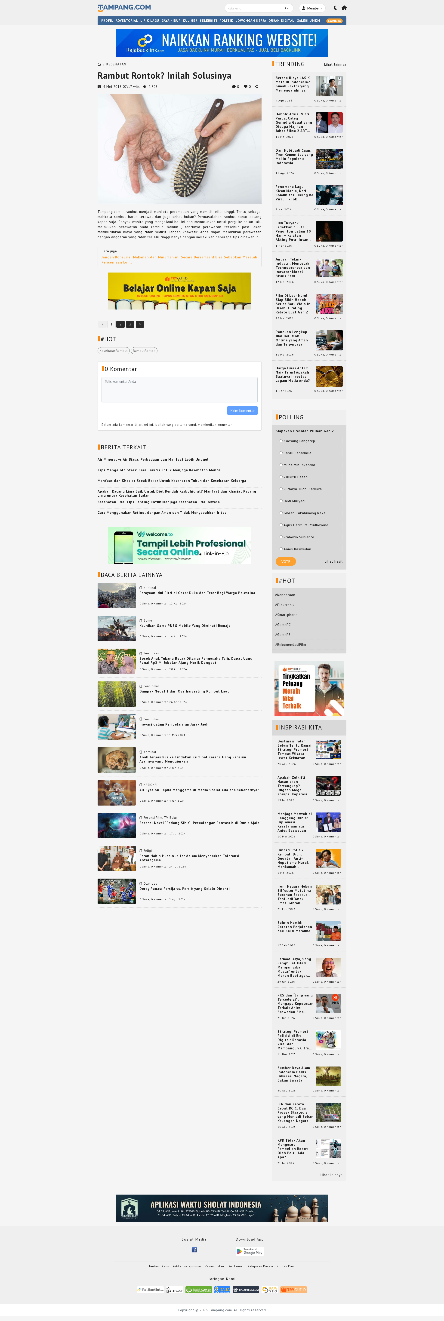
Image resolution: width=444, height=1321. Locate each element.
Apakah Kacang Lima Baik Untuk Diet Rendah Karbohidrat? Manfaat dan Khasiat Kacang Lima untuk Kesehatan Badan (177, 493)
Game (148, 620)
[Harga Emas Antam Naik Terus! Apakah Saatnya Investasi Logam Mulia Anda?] (329, 376)
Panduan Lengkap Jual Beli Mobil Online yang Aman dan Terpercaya (292, 338)
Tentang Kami (158, 1266)
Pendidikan (152, 686)
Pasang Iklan (214, 1266)
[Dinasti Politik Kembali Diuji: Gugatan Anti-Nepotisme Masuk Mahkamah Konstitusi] (328, 858)
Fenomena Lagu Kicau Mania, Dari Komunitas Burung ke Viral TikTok (294, 193)
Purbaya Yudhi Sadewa (303, 489)
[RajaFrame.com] (174, 1289)
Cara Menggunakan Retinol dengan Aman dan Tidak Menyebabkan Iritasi (163, 512)
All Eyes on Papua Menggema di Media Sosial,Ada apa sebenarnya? (199, 790)
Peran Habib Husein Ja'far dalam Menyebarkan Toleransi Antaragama (189, 858)
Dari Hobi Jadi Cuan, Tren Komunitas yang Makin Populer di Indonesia (294, 156)
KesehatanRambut (114, 351)
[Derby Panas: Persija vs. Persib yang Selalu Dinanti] (117, 891)
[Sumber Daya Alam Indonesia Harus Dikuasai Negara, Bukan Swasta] (328, 1076)
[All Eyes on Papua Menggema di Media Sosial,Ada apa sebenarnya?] (117, 792)
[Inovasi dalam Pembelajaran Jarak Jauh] (117, 726)
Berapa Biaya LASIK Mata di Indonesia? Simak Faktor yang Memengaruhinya (293, 84)
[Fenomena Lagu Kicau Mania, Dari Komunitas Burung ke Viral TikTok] (329, 195)
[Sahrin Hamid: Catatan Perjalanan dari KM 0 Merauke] (328, 931)
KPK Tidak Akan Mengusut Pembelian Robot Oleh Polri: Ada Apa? (293, 1148)
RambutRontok (144, 351)
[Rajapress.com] (246, 1289)
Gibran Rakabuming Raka (305, 513)
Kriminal (150, 588)
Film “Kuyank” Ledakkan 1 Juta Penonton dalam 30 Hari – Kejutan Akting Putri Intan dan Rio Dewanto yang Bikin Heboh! (293, 231)
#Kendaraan (285, 595)
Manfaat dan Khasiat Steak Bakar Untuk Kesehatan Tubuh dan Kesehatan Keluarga (172, 480)
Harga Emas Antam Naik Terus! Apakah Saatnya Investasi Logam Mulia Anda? (293, 374)
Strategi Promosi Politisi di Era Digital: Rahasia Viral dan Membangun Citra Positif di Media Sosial (293, 1040)
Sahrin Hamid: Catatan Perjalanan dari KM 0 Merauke (295, 927)
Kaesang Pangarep (299, 441)
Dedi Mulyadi (294, 501)
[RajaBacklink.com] (150, 1289)
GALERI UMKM (308, 20)
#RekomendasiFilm (290, 644)
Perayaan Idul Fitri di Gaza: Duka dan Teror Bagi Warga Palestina (197, 593)
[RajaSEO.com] (270, 1289)
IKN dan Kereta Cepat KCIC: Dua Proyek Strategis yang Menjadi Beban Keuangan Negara (296, 1112)
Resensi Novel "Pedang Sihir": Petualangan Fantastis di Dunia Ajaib (199, 823)
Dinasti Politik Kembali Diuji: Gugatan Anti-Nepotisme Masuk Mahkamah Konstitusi (293, 858)
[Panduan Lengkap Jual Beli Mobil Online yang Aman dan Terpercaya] (329, 340)
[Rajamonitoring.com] (222, 1289)
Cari (287, 8)
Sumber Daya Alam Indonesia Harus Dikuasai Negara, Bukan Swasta (294, 1074)
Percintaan (151, 653)
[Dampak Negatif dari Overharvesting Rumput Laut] (117, 694)
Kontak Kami (286, 1266)
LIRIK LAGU (149, 20)
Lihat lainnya (335, 64)
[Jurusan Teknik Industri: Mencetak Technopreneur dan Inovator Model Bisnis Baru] (329, 267)
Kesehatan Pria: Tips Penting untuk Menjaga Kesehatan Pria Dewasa (159, 502)
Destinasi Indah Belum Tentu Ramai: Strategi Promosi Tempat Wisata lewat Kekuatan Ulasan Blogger (295, 749)
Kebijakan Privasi (260, 1266)
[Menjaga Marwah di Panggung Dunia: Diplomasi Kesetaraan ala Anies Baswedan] (328, 822)
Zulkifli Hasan (296, 477)
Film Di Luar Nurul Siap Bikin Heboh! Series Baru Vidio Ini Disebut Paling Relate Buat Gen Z (294, 304)
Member (313, 8)
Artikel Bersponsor (187, 1266)
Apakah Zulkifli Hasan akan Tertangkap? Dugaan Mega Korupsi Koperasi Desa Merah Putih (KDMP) (293, 785)
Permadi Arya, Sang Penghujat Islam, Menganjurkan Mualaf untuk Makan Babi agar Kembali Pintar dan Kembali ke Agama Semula (295, 967)
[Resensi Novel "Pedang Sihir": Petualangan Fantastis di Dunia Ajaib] (117, 825)
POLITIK (226, 20)
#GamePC (283, 624)
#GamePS (283, 634)
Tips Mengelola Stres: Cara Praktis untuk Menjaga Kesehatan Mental (160, 470)
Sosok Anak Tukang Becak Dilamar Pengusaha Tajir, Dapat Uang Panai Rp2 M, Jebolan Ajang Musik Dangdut (196, 660)
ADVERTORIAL (127, 20)
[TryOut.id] (293, 1289)
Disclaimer (236, 1266)
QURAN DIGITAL (281, 20)
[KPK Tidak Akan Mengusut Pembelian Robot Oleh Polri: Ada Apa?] (328, 1148)
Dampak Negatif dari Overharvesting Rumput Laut (184, 691)
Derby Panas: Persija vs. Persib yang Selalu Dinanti (184, 888)
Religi (148, 851)
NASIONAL (151, 785)
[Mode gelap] (335, 8)
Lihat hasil (334, 561)
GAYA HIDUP (171, 20)
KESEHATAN (116, 64)
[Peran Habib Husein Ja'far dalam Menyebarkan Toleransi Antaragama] (117, 858)
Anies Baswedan (297, 549)
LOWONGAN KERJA (251, 20)
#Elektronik (285, 605)
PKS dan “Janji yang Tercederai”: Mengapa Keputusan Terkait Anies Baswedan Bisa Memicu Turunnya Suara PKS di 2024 (296, 1003)
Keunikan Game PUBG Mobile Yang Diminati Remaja (185, 625)
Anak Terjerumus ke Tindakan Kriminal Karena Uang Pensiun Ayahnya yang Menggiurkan (192, 759)
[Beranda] (344, 8)
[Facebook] (194, 1249)
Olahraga (150, 884)
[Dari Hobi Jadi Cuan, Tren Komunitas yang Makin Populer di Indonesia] (329, 158)
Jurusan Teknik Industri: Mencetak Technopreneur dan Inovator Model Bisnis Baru (293, 267)
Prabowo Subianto (299, 537)
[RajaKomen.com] (198, 1289)
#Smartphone (286, 615)
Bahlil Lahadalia (297, 453)
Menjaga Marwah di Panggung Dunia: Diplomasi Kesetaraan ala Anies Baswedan (295, 822)
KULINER (190, 20)
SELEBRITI (208, 20)
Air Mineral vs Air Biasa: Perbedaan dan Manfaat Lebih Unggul (153, 459)
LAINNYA (334, 21)
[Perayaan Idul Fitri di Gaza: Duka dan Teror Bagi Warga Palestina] (117, 595)
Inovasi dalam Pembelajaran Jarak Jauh (174, 724)
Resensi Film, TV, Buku (160, 818)
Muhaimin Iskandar (299, 465)
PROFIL (107, 20)
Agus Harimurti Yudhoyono (306, 525)
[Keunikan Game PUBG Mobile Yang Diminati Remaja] (117, 628)
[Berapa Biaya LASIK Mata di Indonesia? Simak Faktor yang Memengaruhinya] (329, 86)
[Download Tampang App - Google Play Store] (250, 1251)
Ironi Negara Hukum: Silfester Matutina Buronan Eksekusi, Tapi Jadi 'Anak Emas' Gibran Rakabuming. (296, 894)
